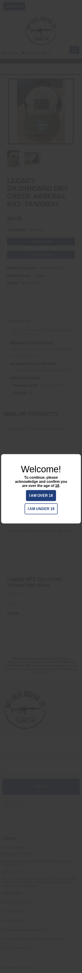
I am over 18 (41, 495)
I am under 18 (41, 509)
